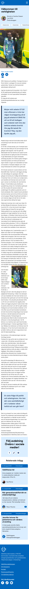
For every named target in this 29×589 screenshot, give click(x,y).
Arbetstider (16, 25)
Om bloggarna (5, 567)
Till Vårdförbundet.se (7, 574)
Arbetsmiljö (6, 25)
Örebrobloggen (11, 20)
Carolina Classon (18, 16)
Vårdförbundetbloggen (8, 564)
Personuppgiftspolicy (7, 572)
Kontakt (3, 569)
